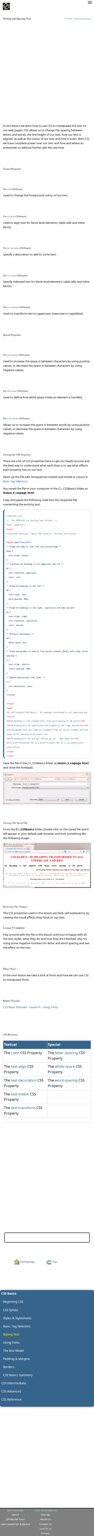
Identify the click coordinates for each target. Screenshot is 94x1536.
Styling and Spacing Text (82, 19)
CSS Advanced (11, 1391)
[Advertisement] (47, 72)
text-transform (23, 1107)
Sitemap (45, 1514)
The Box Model (13, 1350)
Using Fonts (78, 1237)
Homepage (27, 1262)
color (15, 1052)
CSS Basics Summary (18, 1375)
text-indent (20, 1094)
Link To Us (45, 1528)
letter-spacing (66, 1052)
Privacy (45, 1533)
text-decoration (24, 1080)
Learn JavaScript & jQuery (15, 1524)
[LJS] (6, 6)
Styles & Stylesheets (17, 1318)
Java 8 (15, 1514)
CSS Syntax (10, 1310)
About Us (45, 1519)
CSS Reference (11, 1399)
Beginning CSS (13, 1301)
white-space (65, 1066)
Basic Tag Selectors (15, 481)
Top (54, 1262)
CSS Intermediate (13, 1383)
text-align (18, 1066)
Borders (8, 1367)
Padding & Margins (16, 1359)
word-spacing (66, 1080)
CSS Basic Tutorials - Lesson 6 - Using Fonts (30, 1007)
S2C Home (68, 19)
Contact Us (45, 1524)
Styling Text (11, 1334)
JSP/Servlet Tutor (15, 1519)
